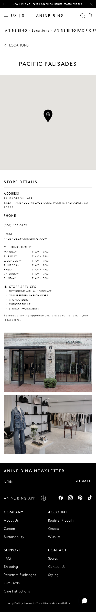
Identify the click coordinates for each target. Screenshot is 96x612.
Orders (53, 528)
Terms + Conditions (37, 603)
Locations (41, 30)
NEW (15, 4)
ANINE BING (16, 30)
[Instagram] (70, 498)
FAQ (7, 558)
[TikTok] (90, 498)
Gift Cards (11, 583)
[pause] (4, 4)
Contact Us (56, 566)
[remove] (91, 4)
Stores (53, 558)
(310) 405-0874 (16, 225)
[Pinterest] (80, 498)
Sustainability (14, 537)
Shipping (11, 566)
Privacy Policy (13, 603)
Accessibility (61, 603)
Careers (10, 528)
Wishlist (54, 537)
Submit (82, 481)
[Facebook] (60, 498)
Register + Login (61, 520)
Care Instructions (17, 591)
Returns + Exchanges (20, 575)
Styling (53, 575)
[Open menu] (7, 15)
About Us (11, 520)
